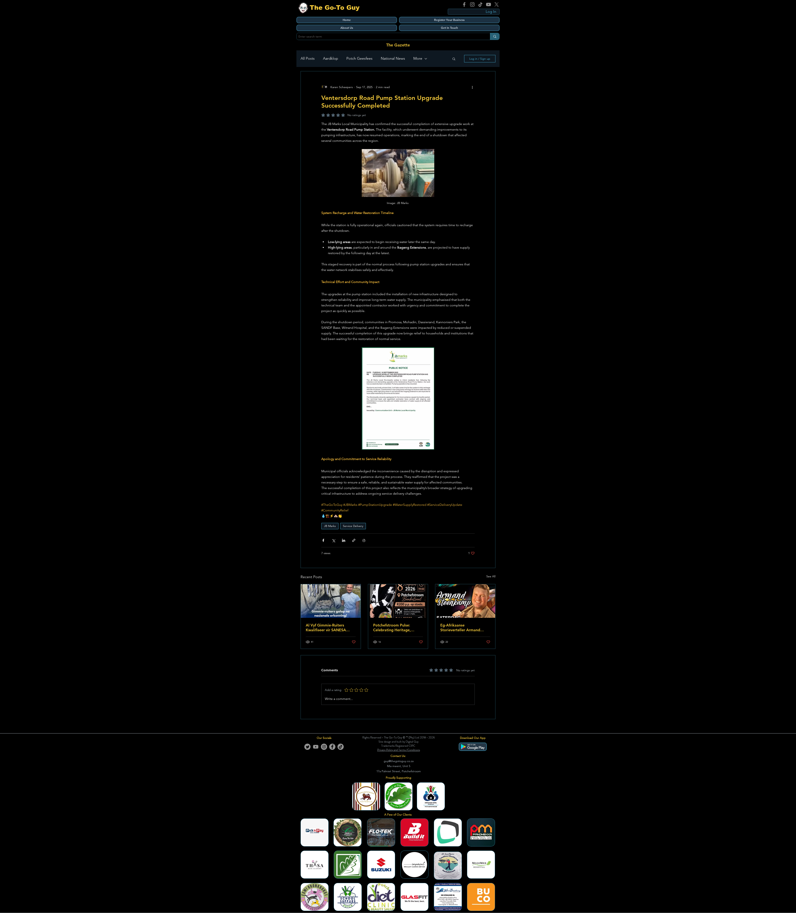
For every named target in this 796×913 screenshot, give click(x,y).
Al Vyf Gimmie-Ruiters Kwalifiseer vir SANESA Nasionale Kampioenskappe (330, 627)
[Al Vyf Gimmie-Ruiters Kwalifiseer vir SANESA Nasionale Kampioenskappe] (331, 601)
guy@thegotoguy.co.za (399, 761)
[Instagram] (472, 4)
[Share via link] (354, 540)
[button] (454, 58)
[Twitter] (307, 747)
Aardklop (330, 58)
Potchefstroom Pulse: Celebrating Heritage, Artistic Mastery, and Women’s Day (392, 627)
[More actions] (472, 87)
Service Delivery (353, 526)
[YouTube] (488, 4)
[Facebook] (464, 4)
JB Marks (330, 526)
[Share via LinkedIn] (344, 540)
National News (393, 58)
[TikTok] (480, 4)
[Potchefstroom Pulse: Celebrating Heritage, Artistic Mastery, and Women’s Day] (398, 601)
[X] (497, 4)
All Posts (308, 58)
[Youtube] (316, 747)
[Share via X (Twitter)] (333, 540)
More (417, 58)
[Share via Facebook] (323, 540)
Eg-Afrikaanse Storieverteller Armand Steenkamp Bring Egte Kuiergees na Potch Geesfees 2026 (460, 627)
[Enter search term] (494, 36)
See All (490, 576)
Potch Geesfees (359, 58)
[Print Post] (364, 540)
